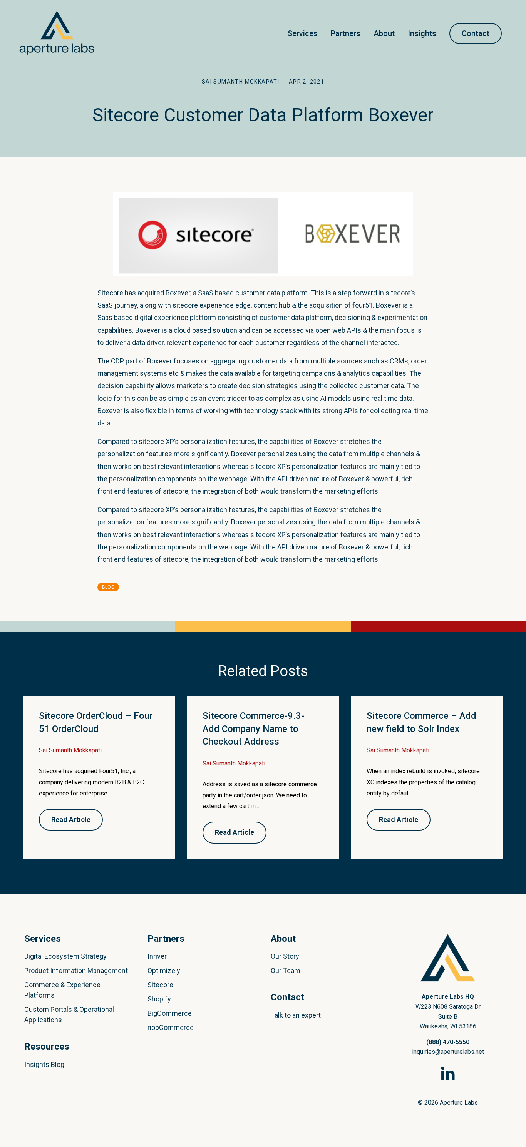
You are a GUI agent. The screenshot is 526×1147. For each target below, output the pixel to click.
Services (303, 33)
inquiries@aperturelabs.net (448, 1051)
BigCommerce (169, 1013)
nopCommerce (170, 1027)
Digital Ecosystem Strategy (65, 956)
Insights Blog (44, 1064)
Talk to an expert (296, 1015)
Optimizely (163, 970)
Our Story (285, 956)
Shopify (159, 999)
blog (108, 587)
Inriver (157, 956)
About (384, 33)
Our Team (285, 970)
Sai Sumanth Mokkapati (241, 82)
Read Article (70, 819)
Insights (422, 33)
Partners (345, 33)
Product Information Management (76, 970)
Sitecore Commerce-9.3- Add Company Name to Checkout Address (253, 728)
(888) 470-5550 (447, 1042)
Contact (475, 33)
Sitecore (160, 985)
